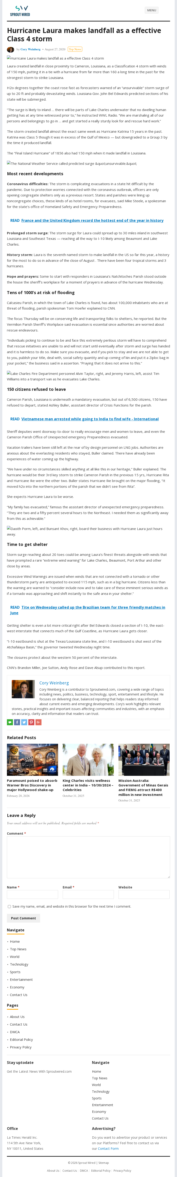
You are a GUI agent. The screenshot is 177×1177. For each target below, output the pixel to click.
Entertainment (21, 979)
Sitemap (103, 1163)
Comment (16, 833)
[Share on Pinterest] (31, 722)
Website (125, 887)
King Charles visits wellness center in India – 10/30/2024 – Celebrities (88, 785)
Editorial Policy (21, 1039)
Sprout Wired (86, 1163)
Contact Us (18, 994)
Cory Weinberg (31, 49)
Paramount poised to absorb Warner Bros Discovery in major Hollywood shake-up (32, 785)
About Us (17, 1016)
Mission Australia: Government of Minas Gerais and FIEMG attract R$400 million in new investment (143, 787)
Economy (17, 987)
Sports (15, 971)
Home (15, 941)
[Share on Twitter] (24, 722)
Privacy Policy (21, 1047)
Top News (75, 49)
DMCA (15, 1031)
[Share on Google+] (38, 722)
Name (13, 887)
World (14, 956)
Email (68, 887)
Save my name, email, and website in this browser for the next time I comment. (71, 906)
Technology (19, 964)
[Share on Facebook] (17, 722)
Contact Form (108, 1148)
